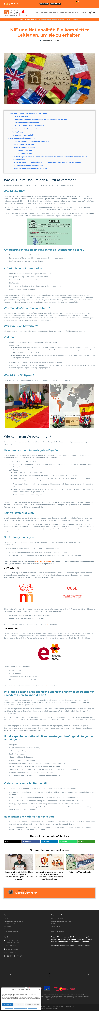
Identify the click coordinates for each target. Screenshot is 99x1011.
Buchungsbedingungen (58, 1006)
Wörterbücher (55, 926)
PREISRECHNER (90, 6)
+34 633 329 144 (11, 952)
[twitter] (8, 956)
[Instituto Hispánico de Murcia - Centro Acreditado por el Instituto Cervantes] (23, 13)
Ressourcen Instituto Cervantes (61, 921)
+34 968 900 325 (11, 946)
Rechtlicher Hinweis (32, 1008)
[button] (39, 989)
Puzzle (53, 923)
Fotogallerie (7, 926)
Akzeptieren (7, 1004)
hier (47, 624)
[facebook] (5, 956)
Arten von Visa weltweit (80, 872)
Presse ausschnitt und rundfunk (14, 921)
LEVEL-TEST (44, 4)
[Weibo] (17, 4)
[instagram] (11, 956)
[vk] (18, 956)
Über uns (7, 918)
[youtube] (14, 956)
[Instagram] (9, 4)
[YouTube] (12, 4)
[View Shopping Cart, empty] (90, 13)
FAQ (5, 929)
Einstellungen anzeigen (32, 1004)
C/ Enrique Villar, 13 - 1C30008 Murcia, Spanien (13, 941)
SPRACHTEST (79, 6)
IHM (21, 19)
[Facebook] (4, 4)
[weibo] (21, 956)
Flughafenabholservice (11, 931)
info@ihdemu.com (12, 949)
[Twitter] (7, 4)
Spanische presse (56, 929)
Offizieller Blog (29, 19)
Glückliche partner (9, 923)
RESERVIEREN (55, 4)
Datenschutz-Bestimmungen (20, 1008)
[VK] (14, 4)
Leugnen (18, 1004)
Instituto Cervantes (43, 561)
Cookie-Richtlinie (9, 1008)
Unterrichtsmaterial (57, 931)
